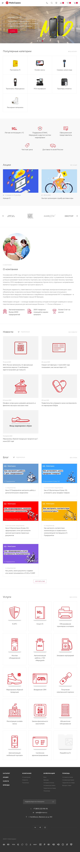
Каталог (6, 773)
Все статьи (73, 457)
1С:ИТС (14, 624)
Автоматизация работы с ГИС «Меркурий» (40, 658)
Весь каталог (72, 51)
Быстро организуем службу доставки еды (57, 198)
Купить (12, 31)
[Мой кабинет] (56, 3)
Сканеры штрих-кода (64, 70)
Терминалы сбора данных (15, 89)
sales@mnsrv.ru (41, 812)
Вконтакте (35, 827)
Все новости (73, 332)
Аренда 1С (7, 198)
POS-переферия (40, 89)
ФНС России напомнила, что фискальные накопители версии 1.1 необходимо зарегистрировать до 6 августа (18, 367)
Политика (25, 782)
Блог (45, 777)
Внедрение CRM (40, 690)
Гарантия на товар (50, 788)
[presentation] (3, 216)
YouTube (45, 827)
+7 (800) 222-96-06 (40, 809)
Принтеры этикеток (64, 89)
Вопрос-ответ (66, 785)
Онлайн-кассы (40, 70)
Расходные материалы (15, 107)
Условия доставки (49, 785)
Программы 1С (15, 70)
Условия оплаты (49, 782)
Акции (5, 777)
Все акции (73, 165)
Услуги (6, 781)
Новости (25, 780)
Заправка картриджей (65, 655)
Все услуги (73, 597)
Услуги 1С (39, 624)
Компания (26, 773)
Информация (49, 773)
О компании (26, 777)
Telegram (40, 827)
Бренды (6, 785)
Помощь (66, 773)
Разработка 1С (65, 753)
